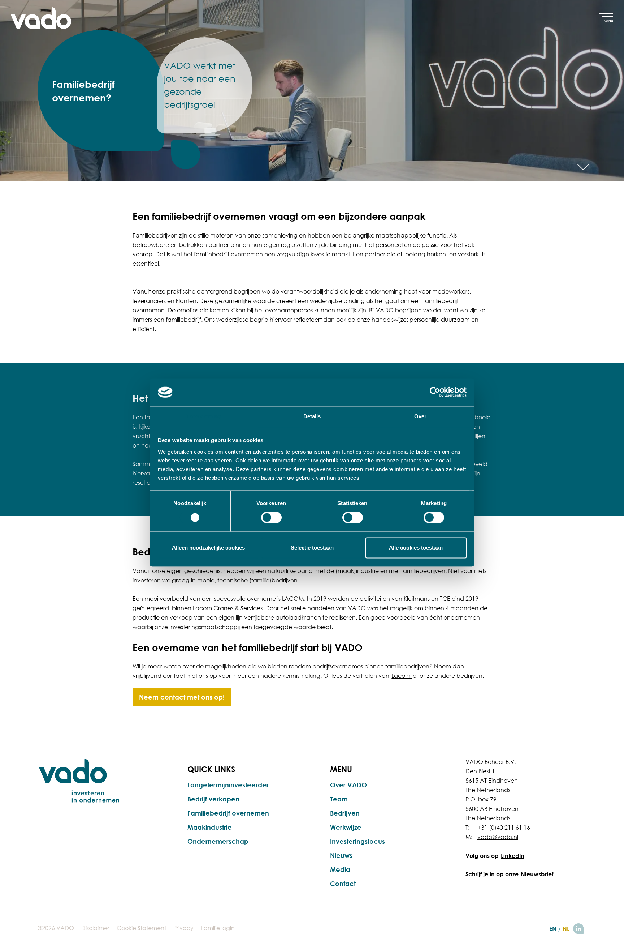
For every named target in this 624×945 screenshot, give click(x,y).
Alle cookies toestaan (416, 547)
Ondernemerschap (217, 841)
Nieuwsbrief (537, 874)
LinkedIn (512, 855)
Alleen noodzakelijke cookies (208, 547)
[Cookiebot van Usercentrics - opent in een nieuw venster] (435, 392)
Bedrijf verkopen (213, 799)
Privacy (183, 928)
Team (339, 799)
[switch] (271, 517)
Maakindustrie (209, 827)
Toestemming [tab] (203, 416)
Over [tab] (420, 416)
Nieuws (341, 855)
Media (340, 869)
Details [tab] (312, 416)
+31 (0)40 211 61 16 (503, 827)
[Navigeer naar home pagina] (41, 18)
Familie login (218, 928)
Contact (343, 884)
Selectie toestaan (312, 547)
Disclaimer (95, 928)
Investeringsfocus (357, 841)
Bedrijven (345, 813)
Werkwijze (345, 827)
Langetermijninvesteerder (228, 785)
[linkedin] (578, 928)
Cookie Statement (141, 928)
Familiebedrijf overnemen (228, 813)
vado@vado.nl (497, 837)
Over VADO (348, 785)
